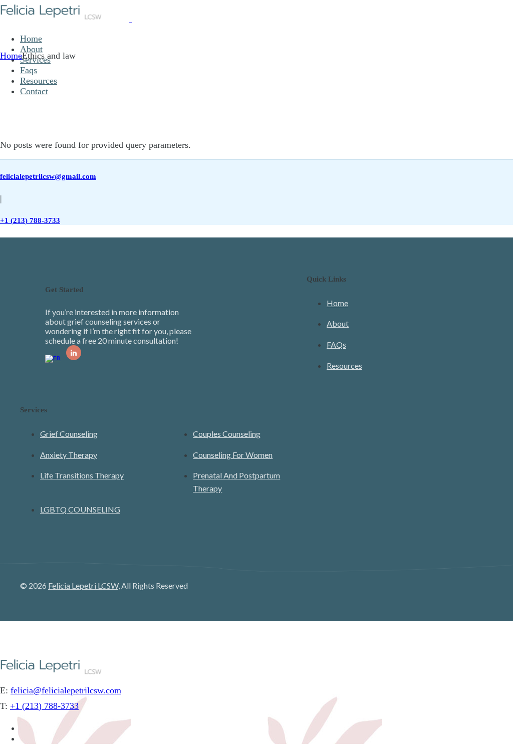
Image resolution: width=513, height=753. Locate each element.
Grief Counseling (69, 433)
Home (337, 303)
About (338, 323)
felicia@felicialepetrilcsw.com (66, 690)
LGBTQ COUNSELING (80, 509)
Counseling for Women (233, 454)
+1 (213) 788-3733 (30, 220)
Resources (344, 365)
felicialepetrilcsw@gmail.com (48, 176)
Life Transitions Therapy (82, 475)
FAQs (336, 344)
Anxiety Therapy (68, 454)
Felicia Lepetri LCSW (83, 585)
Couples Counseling (227, 433)
